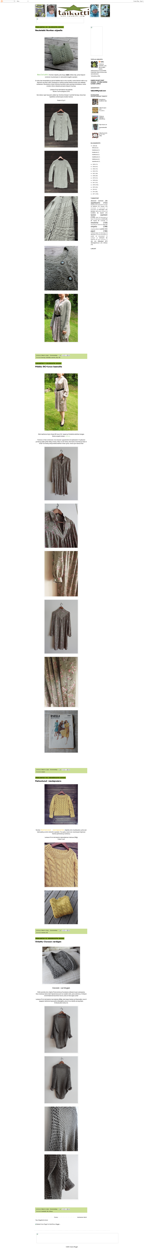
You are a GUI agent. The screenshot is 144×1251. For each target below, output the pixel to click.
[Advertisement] (99, 291)
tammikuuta (95, 161)
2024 (94, 166)
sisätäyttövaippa (94, 233)
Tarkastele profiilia (95, 76)
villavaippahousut (95, 243)
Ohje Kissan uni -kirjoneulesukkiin (103, 126)
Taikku (102, 61)
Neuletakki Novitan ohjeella (48, 30)
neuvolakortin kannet (96, 224)
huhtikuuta (95, 154)
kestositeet (93, 209)
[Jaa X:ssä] (66, 355)
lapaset (102, 213)
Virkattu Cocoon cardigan (48, 941)
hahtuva (95, 206)
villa (59, 357)
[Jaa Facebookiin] (67, 355)
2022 (94, 171)
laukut (97, 217)
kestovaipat (101, 209)
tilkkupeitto (93, 234)
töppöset (93, 239)
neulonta (53, 357)
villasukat (101, 241)
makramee (97, 219)
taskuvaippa (103, 233)
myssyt (95, 220)
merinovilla (104, 219)
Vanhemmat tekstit (82, 1217)
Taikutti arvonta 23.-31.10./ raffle (103, 134)
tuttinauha (101, 237)
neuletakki (48, 357)
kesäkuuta (95, 152)
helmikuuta (95, 159)
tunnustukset (101, 236)
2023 (94, 169)
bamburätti (100, 204)
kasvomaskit (102, 208)
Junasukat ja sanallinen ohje (103, 100)
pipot (93, 231)
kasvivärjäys (93, 208)
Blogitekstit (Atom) (43, 1220)
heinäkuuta (95, 150)
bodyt (106, 204)
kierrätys (43, 357)
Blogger (76, 1246)
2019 (94, 178)
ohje (57, 357)
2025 (94, 164)
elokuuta (94, 147)
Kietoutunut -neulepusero (48, 781)
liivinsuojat (103, 217)
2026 (94, 145)
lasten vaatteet (99, 215)
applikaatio (95, 203)
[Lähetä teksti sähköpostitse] (60, 355)
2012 (94, 191)
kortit (99, 211)
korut (104, 211)
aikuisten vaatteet (97, 201)
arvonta (93, 204)
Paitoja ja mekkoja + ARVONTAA (102, 118)
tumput (104, 234)
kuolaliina (93, 213)
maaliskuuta (95, 157)
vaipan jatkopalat (102, 239)
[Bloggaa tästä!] (64, 355)
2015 (94, 187)
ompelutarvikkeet (95, 229)
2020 (94, 175)
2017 (94, 182)
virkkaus (51, 1211)
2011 (94, 194)
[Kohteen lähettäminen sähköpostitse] (63, 355)
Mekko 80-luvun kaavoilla (48, 366)
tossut (99, 234)
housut (102, 206)
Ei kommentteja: (54, 355)
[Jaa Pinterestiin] (69, 355)
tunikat (92, 236)
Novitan (50, 830)
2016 (94, 184)
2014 (94, 189)
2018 (94, 180)
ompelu (43, 772)
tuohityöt (93, 237)
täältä (67, 75)
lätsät (92, 219)
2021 (94, 173)
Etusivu (56, 1217)
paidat (103, 229)
